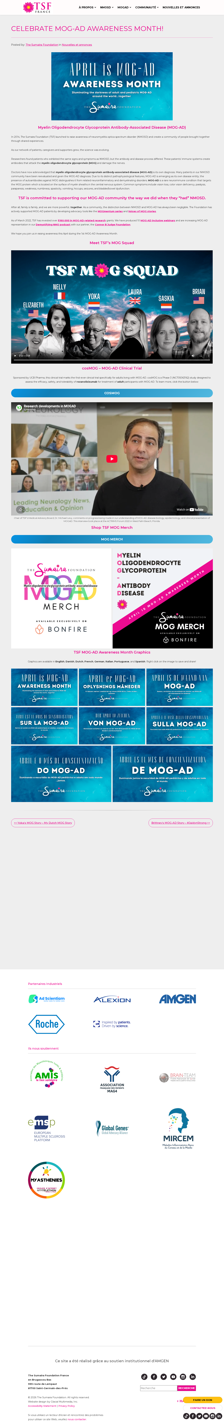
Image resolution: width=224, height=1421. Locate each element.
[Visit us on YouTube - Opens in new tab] (206, 1416)
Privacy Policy (66, 1405)
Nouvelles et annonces (181, 7)
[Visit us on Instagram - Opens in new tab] (212, 1416)
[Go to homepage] (38, 7)
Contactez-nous (202, 1408)
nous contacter (77, 1419)
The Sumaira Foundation (42, 44)
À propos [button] (86, 7)
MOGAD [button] (123, 7)
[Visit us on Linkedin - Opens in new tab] (219, 1416)
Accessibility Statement (42, 1405)
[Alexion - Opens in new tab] (111, 999)
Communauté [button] (145, 7)
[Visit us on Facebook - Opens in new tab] (193, 1416)
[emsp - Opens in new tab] (46, 1128)
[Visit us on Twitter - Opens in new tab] (199, 1416)
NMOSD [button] (105, 7)
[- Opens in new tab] (46, 999)
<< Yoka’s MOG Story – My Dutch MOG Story (43, 822)
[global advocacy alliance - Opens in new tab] (111, 1128)
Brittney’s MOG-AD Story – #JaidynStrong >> (180, 822)
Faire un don (202, 1400)
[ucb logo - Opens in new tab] (111, 1024)
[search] (186, 1388)
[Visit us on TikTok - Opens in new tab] (186, 1416)
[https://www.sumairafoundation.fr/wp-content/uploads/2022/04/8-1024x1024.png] (61, 598)
